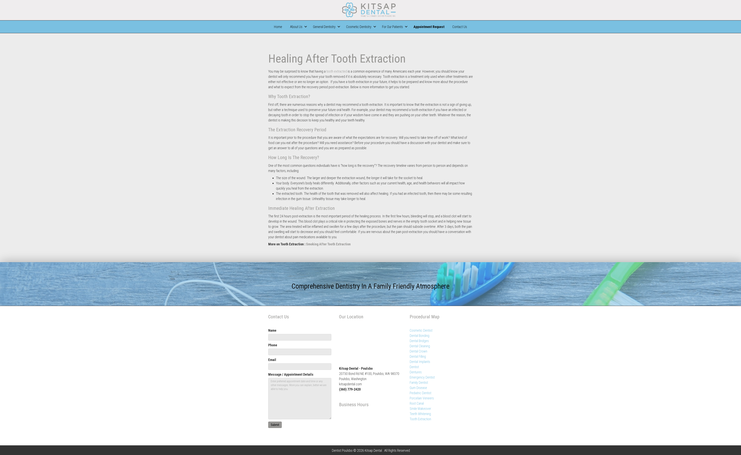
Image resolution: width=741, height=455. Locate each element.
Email (272, 360)
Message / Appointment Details (290, 374)
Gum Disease (418, 388)
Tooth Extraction (420, 419)
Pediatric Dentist (420, 393)
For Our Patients (392, 27)
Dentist (414, 367)
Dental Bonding (419, 336)
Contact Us (459, 27)
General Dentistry (324, 27)
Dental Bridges (419, 341)
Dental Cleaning (420, 346)
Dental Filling (418, 356)
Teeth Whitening (420, 414)
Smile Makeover (420, 409)
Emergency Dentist (422, 377)
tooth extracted (336, 71)
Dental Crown (418, 351)
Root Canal (417, 403)
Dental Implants (420, 362)
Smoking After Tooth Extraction (328, 244)
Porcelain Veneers (422, 398)
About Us (296, 27)
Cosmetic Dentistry (358, 27)
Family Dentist (419, 382)
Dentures (416, 372)
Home (278, 27)
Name (272, 330)
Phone (272, 345)
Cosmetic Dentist (421, 330)
